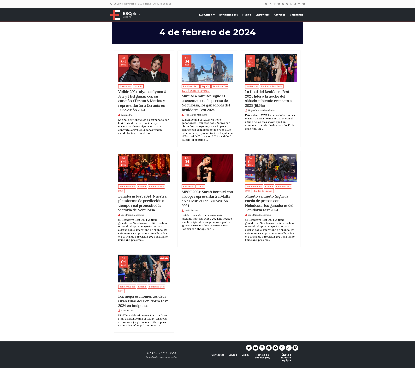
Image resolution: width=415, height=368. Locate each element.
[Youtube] (255, 348)
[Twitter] (270, 3)
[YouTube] (278, 3)
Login (245, 354)
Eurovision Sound (162, 3)
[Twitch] (299, 3)
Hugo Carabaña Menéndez (261, 110)
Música (246, 14)
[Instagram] (274, 3)
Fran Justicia (127, 310)
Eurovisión (205, 14)
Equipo (233, 354)
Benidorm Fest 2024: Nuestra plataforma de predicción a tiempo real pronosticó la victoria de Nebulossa (142, 203)
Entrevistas (263, 14)
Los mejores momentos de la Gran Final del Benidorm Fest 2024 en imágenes (143, 301)
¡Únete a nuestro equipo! (286, 357)
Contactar (217, 354)
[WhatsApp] (291, 3)
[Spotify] (287, 3)
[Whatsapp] (282, 348)
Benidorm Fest (228, 14)
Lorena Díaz (127, 115)
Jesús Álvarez (191, 210)
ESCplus (155, 353)
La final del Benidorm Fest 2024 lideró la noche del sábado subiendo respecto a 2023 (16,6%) (268, 98)
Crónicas (279, 14)
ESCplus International (125, 3)
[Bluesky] (303, 3)
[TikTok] (295, 3)
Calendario (296, 14)
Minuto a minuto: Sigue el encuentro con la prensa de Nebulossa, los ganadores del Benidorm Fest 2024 (206, 102)
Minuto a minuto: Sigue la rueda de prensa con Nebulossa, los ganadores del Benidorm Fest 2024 (269, 203)
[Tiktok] (289, 348)
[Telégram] (283, 3)
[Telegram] (275, 348)
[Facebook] (266, 3)
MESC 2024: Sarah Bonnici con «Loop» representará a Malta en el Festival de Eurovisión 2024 (207, 198)
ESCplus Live (144, 3)
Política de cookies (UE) (262, 356)
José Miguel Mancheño (196, 114)
